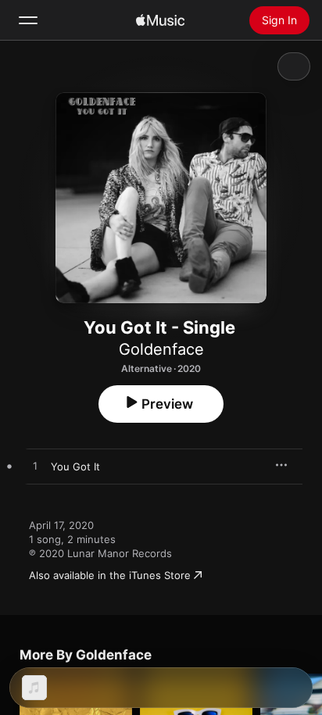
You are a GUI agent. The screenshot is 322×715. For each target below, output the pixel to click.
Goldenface (161, 349)
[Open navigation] (28, 20)
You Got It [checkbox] (75, 466)
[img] (160, 20)
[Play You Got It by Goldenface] (35, 466)
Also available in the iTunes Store (110, 575)
